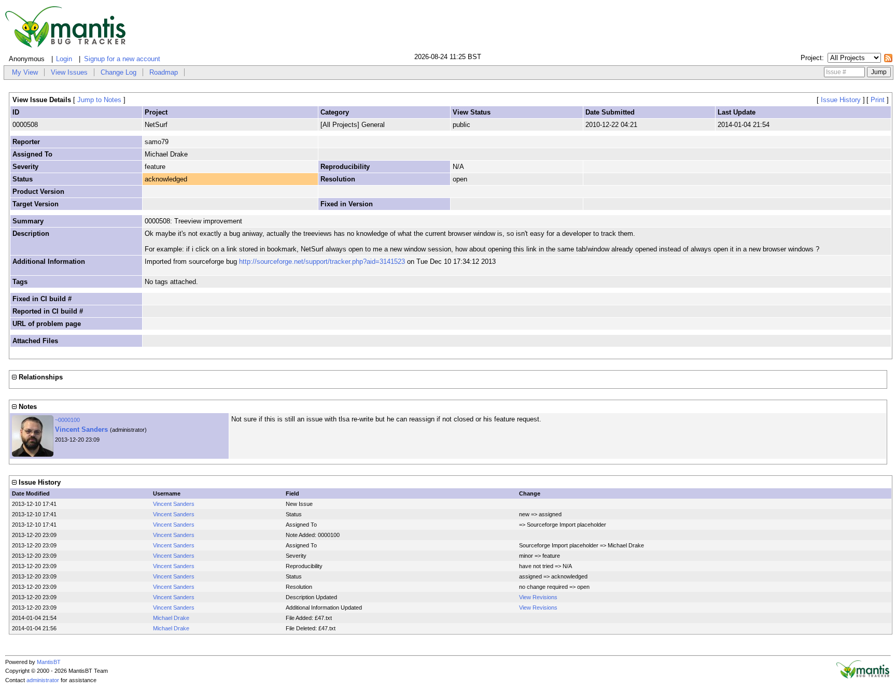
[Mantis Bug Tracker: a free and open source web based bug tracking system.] (862, 676)
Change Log (118, 72)
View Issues (69, 72)
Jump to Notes (99, 100)
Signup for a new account (122, 59)
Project (811, 58)
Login (64, 59)
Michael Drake (171, 618)
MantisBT (49, 662)
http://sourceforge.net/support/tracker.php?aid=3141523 (322, 261)
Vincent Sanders (81, 429)
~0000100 (67, 420)
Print (878, 100)
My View (25, 72)
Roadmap (163, 72)
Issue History (841, 100)
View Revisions (538, 597)
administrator (42, 680)
